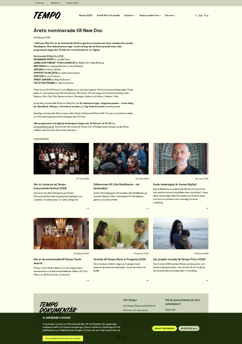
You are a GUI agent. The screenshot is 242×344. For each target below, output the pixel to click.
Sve (200, 15)
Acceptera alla (189, 328)
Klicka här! (170, 309)
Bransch (55, 3)
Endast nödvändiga (164, 328)
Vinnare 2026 (85, 15)
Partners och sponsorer (135, 310)
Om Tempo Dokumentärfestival (139, 305)
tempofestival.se (45, 126)
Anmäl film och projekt (108, 15)
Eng (206, 15)
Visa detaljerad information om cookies (62, 338)
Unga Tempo (73, 3)
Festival (39, 3)
